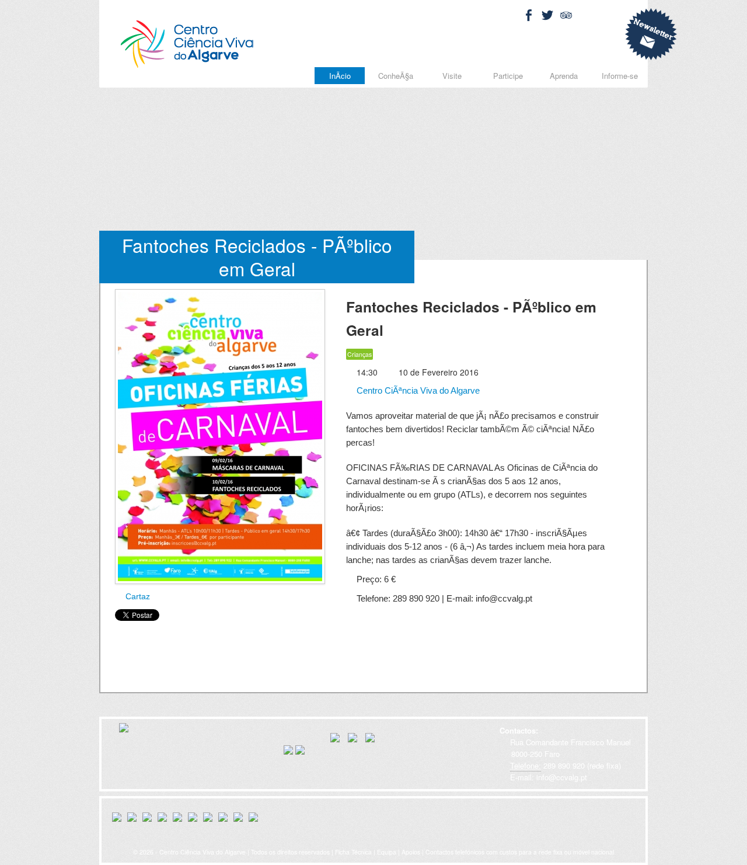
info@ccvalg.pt (560, 777)
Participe (508, 75)
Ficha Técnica (353, 851)
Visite (452, 75)
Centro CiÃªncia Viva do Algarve (417, 390)
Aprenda (564, 75)
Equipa (386, 851)
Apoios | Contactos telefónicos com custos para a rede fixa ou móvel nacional (508, 851)
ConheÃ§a (395, 75)
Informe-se (620, 75)
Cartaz (136, 596)
